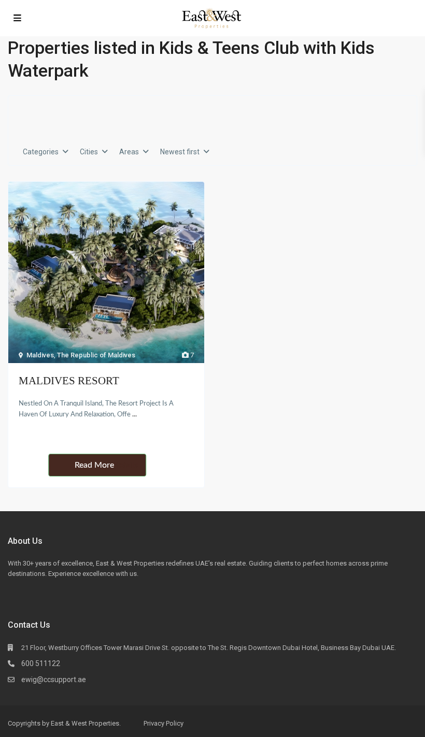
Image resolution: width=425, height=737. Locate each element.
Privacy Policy (163, 723)
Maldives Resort (69, 380)
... (134, 414)
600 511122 (40, 663)
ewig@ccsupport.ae (53, 679)
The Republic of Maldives (96, 355)
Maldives (40, 355)
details (126, 465)
